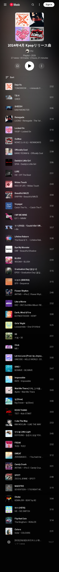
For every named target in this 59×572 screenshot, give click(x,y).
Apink (17, 392)
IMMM (23, 218)
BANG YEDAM (21, 153)
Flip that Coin (21, 518)
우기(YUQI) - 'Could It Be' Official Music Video (29, 226)
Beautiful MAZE (22, 193)
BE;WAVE (28, 370)
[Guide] (5, 4)
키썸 (17, 338)
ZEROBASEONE (22, 457)
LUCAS (18, 121)
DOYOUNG (19, 435)
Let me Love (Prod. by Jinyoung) (29, 356)
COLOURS (25, 533)
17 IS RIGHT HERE (35, 489)
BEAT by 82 (31, 500)
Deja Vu (18, 85)
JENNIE (24, 479)
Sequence (24, 283)
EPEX (17, 272)
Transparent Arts (27, 240)
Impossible (20, 377)
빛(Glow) (19, 399)
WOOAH (18, 262)
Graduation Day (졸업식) (26, 269)
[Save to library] (17, 66)
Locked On (19, 128)
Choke (17, 497)
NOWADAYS (35, 142)
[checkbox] (51, 86)
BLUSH (18, 258)
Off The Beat (25, 175)
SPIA (17, 164)
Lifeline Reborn (22, 236)
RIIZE (17, 381)
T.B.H (17, 95)
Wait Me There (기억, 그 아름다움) (29, 388)
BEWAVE (18, 370)
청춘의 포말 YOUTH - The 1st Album (34, 435)
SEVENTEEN (20, 489)
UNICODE (19, 359)
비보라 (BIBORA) (22, 280)
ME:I (16, 348)
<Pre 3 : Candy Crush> (33, 468)
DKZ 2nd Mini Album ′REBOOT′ (31, 305)
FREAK (18, 443)
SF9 (16, 283)
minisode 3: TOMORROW (36, 88)
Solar (17, 533)
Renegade (19, 117)
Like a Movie (20, 302)
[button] (29, 51)
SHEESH (18, 106)
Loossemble (20, 327)
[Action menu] (41, 66)
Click (17, 345)
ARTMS (18, 294)
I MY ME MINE (21, 215)
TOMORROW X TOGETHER (22, 88)
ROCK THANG (21, 410)
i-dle (16, 229)
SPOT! (17, 475)
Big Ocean (19, 403)
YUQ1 (23, 446)
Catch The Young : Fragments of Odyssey (36, 207)
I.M (16, 175)
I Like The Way (21, 421)
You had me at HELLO (36, 457)
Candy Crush (20, 464)
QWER (17, 99)
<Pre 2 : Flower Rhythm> (33, 294)
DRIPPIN (18, 197)
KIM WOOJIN (20, 424)
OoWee (18, 139)
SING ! (17, 367)
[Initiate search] (33, 4)
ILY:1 (17, 218)
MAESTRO (19, 486)
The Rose (19, 240)
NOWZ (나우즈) (21, 142)
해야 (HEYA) (20, 508)
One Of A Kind (33, 327)
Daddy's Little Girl (23, 161)
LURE (17, 171)
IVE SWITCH (24, 511)
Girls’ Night (20, 323)
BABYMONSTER (22, 110)
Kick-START (26, 413)
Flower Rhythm (21, 291)
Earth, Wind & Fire (23, 312)
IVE (16, 511)
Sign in (49, 4)
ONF (16, 251)
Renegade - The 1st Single (33, 121)
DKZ (16, 305)
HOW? (33, 316)
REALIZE (32, 522)
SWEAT (18, 453)
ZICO (17, 479)
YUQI (17, 446)
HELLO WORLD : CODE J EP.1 (34, 359)
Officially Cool (21, 150)
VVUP (17, 131)
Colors (18, 529)
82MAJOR (19, 500)
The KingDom (21, 522)
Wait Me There (28, 392)
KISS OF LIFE (20, 186)
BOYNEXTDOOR (22, 316)
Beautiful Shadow (28, 251)
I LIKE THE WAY (34, 424)
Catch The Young (22, 207)
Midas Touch (21, 182)
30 (16, 334)
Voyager (19, 204)
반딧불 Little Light (23, 432)
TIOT (17, 413)
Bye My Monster (22, 247)
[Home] (15, 4)
